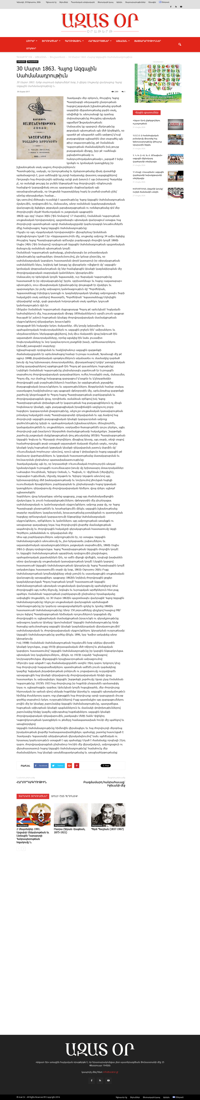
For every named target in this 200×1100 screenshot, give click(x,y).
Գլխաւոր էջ (51, 2)
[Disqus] (71, 901)
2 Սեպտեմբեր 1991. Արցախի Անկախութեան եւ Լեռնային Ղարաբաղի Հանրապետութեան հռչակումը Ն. (33, 836)
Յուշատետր (33, 61)
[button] (179, 44)
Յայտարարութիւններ (135, 2)
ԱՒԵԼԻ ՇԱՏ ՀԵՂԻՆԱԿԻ (64, 796)
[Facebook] (170, 7)
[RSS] (176, 7)
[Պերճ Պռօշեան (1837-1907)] (108, 815)
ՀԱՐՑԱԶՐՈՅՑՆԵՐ (98, 40)
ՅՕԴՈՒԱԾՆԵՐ (50, 40)
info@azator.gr (110, 1071)
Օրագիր (152, 2)
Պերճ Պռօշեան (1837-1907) (107, 829)
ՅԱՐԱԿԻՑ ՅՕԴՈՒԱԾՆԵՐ (32, 796)
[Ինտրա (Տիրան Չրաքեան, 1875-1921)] (71, 815)
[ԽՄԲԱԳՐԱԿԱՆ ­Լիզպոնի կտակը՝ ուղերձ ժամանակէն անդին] (175, 192)
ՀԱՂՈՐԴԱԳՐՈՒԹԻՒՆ (32, 782)
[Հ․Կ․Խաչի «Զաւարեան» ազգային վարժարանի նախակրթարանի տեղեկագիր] (175, 176)
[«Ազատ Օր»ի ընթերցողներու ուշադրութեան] (175, 124)
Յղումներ (63, 2)
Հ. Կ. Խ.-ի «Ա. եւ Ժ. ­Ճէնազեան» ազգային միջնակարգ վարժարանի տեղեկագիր (147, 158)
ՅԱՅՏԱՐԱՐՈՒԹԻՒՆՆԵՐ (147, 40)
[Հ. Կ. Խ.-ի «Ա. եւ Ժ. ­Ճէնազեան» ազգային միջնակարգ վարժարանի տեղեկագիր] (175, 159)
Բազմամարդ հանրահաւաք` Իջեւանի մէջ (104, 783)
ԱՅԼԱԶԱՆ (121, 40)
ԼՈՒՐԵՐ (30, 40)
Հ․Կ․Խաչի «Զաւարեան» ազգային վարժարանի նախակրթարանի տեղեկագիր (148, 175)
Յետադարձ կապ (105, 2)
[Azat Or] (100, 23)
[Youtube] (181, 7)
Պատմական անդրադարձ (83, 2)
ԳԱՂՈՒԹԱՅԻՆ (73, 40)
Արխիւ (119, 2)
